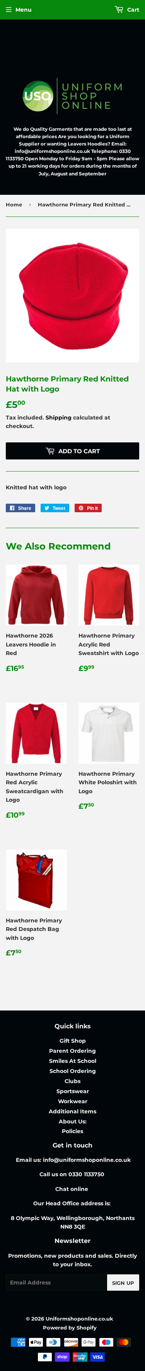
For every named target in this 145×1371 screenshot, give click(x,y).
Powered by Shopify (70, 1327)
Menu (23, 9)
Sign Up (123, 1283)
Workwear (72, 1101)
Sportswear (72, 1091)
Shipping (59, 417)
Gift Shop (73, 1040)
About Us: (73, 1121)
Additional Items (72, 1111)
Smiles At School (72, 1060)
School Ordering (72, 1071)
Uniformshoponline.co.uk (79, 1319)
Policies (72, 1131)
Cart (132, 9)
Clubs (72, 1081)
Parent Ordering (72, 1050)
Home (14, 204)
